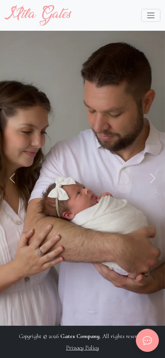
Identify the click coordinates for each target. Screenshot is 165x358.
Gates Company (80, 336)
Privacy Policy (82, 347)
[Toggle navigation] (150, 15)
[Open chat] (147, 340)
